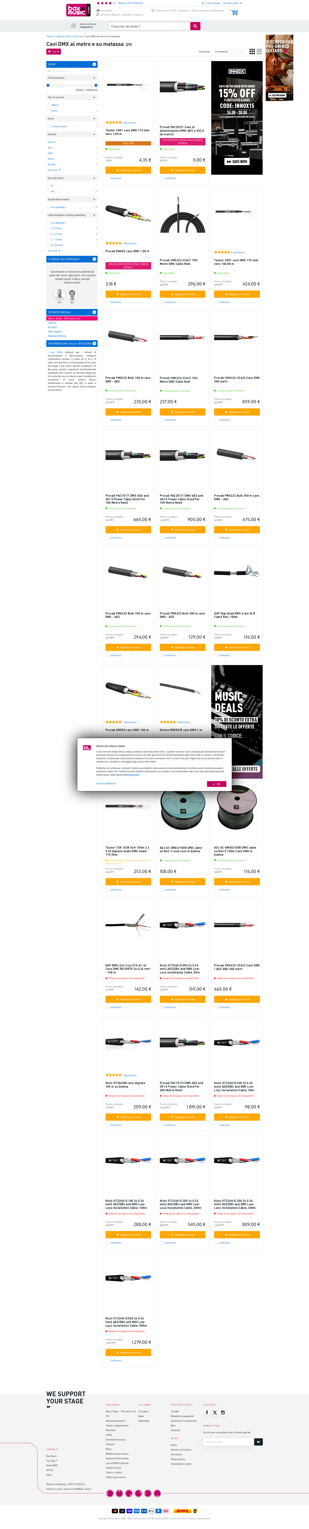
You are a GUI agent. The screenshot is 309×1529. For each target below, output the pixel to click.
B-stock (52, 327)
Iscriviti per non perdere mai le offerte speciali (227, 1432)
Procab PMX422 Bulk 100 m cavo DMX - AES (128, 615)
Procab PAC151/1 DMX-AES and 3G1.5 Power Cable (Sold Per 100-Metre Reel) (127, 499)
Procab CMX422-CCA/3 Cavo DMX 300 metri (237, 379)
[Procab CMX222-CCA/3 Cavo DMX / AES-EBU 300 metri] (237, 926)
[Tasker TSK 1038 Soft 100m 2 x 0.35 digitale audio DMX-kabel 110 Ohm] (128, 808)
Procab (51, 164)
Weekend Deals (57, 335)
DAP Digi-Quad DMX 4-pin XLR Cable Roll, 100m (234, 615)
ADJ (50, 147)
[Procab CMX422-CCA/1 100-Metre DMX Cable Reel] (182, 215)
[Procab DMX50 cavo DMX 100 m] (128, 692)
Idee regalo (54, 331)
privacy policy (131, 774)
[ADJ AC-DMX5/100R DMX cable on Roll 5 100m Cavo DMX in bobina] (237, 808)
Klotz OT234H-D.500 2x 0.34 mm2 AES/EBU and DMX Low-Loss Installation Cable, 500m (126, 1321)
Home (174, 1444)
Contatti (175, 1411)
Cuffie (109, 1434)
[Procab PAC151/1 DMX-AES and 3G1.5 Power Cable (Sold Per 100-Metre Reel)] (128, 457)
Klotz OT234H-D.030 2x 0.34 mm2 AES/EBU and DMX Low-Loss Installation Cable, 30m (234, 1086)
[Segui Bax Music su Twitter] (215, 1412)
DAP (50, 153)
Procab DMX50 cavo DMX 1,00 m (128, 251)
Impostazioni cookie (181, 1463)
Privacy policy (178, 1459)
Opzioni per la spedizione (183, 1420)
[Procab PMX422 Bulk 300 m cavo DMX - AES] (182, 574)
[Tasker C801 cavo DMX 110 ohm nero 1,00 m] (128, 88)
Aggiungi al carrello (130, 170)
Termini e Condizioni (181, 1449)
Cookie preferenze (106, 783)
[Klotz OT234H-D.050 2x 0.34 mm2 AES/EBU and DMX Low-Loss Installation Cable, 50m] (182, 926)
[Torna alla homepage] (73, 25)
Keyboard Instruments (117, 1458)
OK (218, 783)
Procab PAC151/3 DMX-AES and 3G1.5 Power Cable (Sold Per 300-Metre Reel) (181, 1086)
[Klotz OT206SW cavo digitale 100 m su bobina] (128, 1044)
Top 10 (55, 51)
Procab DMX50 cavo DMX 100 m (127, 730)
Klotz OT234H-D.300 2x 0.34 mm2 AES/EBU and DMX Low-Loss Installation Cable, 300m (235, 1204)
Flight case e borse (116, 1477)
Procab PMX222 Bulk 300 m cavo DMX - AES (236, 497)
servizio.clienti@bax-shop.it (77, 1488)
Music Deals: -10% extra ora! (121, 1411)
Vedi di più (53, 170)
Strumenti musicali (115, 1439)
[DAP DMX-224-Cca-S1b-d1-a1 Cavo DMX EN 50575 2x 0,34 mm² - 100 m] (128, 926)
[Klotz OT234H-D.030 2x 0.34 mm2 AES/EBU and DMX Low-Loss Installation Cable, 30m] (237, 1044)
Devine (51, 142)
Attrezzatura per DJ (116, 1420)
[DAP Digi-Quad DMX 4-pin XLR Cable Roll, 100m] (237, 574)
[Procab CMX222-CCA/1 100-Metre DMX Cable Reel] (182, 339)
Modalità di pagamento (182, 1416)
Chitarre (110, 1444)
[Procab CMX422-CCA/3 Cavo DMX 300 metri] (237, 339)
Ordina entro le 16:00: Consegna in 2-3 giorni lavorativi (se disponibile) (189, 10)
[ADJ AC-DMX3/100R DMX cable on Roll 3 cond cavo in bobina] (182, 808)
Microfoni (110, 1430)
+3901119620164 (76, 1484)
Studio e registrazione (117, 1425)
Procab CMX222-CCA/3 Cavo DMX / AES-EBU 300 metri (237, 967)
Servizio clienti (182, 1404)
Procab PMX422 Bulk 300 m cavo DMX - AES (182, 615)
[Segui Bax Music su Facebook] (207, 1412)
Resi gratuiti (106, 10)
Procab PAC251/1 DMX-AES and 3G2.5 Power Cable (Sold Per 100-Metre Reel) (181, 499)
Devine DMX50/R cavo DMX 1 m (181, 730)
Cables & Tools (113, 1467)
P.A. (108, 1416)
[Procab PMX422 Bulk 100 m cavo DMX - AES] (128, 574)
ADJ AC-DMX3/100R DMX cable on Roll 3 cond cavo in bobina (181, 849)
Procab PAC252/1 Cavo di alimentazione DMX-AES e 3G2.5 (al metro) (182, 130)
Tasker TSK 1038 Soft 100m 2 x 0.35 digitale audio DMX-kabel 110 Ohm (127, 851)
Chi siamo (143, 1411)
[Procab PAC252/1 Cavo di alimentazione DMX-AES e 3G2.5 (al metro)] (182, 88)
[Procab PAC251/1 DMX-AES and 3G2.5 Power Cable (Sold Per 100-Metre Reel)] (182, 457)
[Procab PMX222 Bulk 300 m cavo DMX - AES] (237, 457)
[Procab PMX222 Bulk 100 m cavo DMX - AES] (128, 339)
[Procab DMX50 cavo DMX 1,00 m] (128, 215)
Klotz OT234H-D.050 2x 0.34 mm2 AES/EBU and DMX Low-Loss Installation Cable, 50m (180, 968)
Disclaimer (176, 1454)
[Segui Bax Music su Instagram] (223, 1412)
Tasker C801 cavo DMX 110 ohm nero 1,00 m (128, 132)
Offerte (52, 322)
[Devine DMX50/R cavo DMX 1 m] (182, 692)
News (141, 1416)
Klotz (50, 158)
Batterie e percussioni (117, 1453)
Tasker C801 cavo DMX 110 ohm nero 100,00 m (236, 262)
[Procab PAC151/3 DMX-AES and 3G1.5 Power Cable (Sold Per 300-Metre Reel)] (182, 1044)
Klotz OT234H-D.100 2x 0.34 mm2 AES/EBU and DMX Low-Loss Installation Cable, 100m (126, 1204)
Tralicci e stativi (114, 1472)
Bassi (109, 1448)
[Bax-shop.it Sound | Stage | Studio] (78, 10)
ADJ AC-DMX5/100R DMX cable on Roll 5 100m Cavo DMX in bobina (235, 851)
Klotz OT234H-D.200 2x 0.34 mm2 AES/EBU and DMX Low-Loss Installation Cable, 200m (180, 1204)
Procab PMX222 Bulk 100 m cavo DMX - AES (128, 379)
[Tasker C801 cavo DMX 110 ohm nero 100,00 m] (237, 215)
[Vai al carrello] (234, 11)
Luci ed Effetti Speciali (117, 1463)
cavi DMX (56, 352)
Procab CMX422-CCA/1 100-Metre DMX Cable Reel (179, 262)
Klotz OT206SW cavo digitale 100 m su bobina (125, 1084)
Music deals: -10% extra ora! (64, 318)
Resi (173, 1425)
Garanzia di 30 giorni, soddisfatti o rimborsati (121, 14)
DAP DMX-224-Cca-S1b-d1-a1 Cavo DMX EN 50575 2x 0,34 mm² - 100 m (128, 968)
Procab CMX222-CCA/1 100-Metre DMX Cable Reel (179, 379)
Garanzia (175, 1430)
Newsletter (144, 1420)
